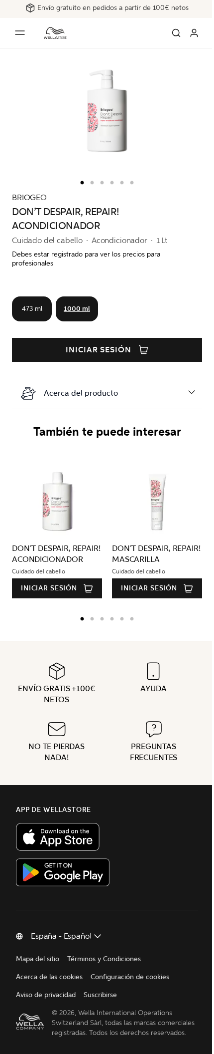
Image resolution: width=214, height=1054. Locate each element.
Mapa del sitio (37, 959)
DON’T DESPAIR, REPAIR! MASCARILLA (129, 553)
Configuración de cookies (130, 977)
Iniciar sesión (98, 350)
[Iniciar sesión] (194, 33)
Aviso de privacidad (46, 995)
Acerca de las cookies (49, 977)
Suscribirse (100, 995)
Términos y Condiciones (104, 959)
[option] (79, 180)
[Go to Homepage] (55, 33)
